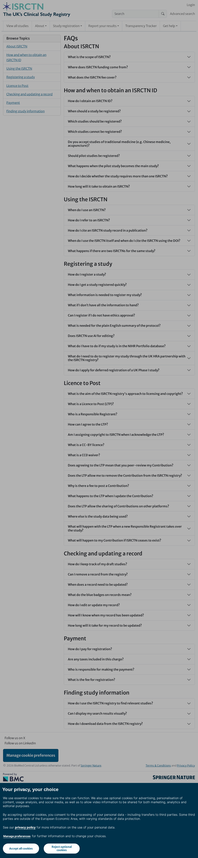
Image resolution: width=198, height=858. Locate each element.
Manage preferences (17, 836)
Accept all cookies (21, 848)
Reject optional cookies (62, 848)
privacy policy (25, 827)
